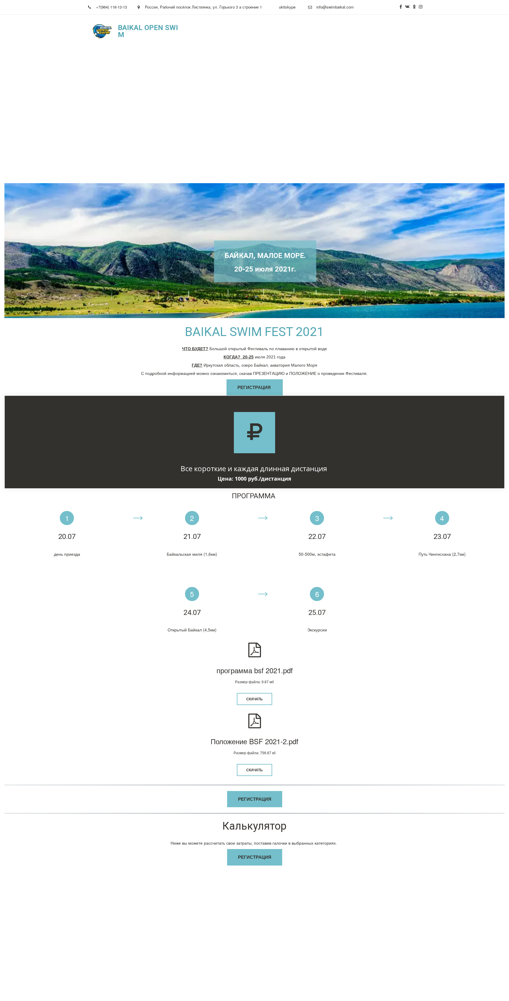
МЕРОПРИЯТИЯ (280, 31)
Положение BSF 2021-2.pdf (254, 741)
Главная (220, 31)
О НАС (245, 31)
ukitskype (287, 7)
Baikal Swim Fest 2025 (372, 31)
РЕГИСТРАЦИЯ (254, 387)
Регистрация (324, 31)
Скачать (254, 698)
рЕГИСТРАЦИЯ (254, 799)
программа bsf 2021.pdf (255, 670)
